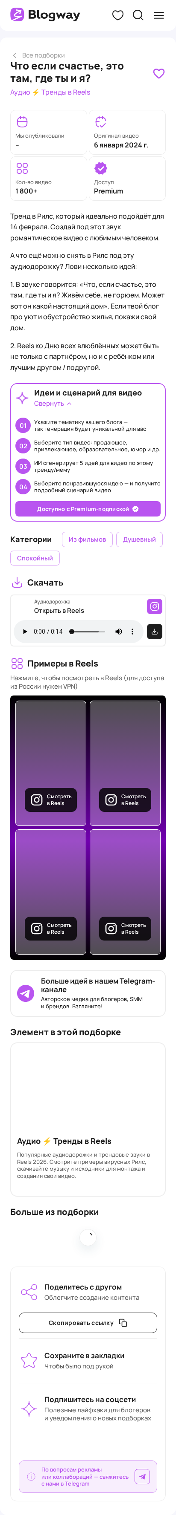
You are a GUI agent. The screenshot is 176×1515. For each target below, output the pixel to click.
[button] (118, 15)
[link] (159, 74)
